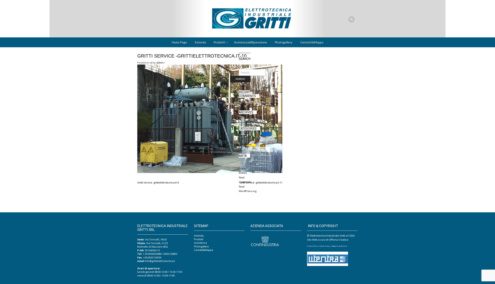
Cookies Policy (324, 246)
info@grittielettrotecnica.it (160, 261)
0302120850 (170, 254)
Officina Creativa (338, 239)
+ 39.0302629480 (152, 254)
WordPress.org (247, 191)
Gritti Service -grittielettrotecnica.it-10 (192, 56)
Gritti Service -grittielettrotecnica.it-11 (261, 182)
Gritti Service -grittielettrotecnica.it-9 (158, 182)
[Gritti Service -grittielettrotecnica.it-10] (209, 118)
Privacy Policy (312, 246)
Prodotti (198, 239)
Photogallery (201, 246)
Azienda (199, 235)
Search (240, 78)
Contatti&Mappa (203, 250)
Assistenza (200, 242)
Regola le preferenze (339, 246)
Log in (242, 168)
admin (160, 62)
